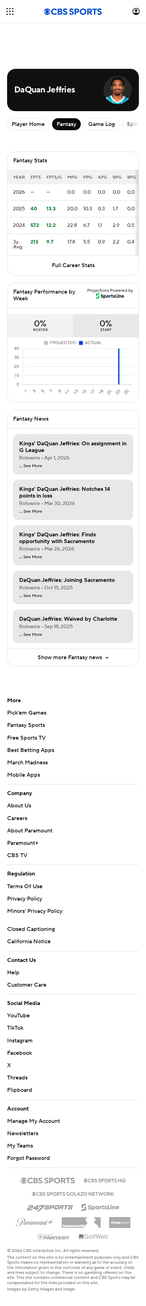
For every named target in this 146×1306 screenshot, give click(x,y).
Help (13, 972)
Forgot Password (28, 1158)
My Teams (20, 1145)
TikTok (15, 1027)
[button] (9, 11)
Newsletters (22, 1133)
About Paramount (29, 830)
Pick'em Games (26, 712)
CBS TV (17, 855)
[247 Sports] (50, 1206)
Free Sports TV (26, 737)
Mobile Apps (23, 774)
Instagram (20, 1040)
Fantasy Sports (26, 725)
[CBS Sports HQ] (104, 1179)
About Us (19, 805)
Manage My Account (33, 1121)
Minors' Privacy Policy (34, 911)
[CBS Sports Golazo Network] (73, 1193)
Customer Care (26, 984)
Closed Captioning (31, 929)
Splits (134, 124)
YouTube (18, 1015)
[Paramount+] (34, 1220)
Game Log (101, 124)
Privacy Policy (24, 898)
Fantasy (66, 124)
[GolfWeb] (93, 1236)
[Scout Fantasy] (54, 1236)
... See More (30, 466)
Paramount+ (22, 843)
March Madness (27, 762)
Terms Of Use (25, 886)
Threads (17, 1077)
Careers (17, 818)
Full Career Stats (73, 265)
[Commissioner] (81, 1219)
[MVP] (119, 1219)
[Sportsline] (100, 1206)
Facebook (19, 1053)
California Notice (29, 941)
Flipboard (19, 1090)
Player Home (28, 124)
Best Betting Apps (30, 750)
